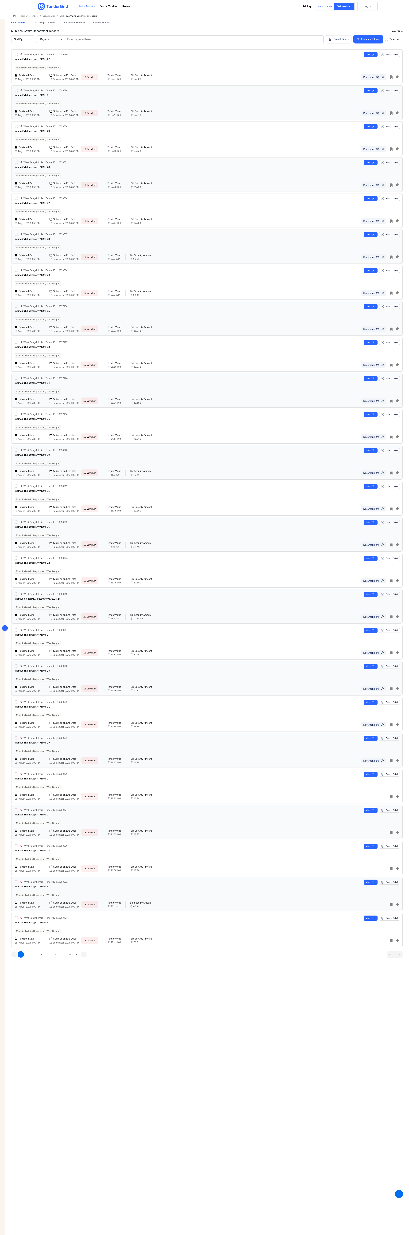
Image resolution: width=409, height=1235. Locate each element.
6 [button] (56, 954)
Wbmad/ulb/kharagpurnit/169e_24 (32, 383)
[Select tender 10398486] (16, 774)
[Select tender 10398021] (16, 738)
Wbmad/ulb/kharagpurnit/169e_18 (32, 670)
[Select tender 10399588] (16, 198)
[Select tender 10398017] (16, 630)
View (368, 55)
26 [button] (77, 954)
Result (126, 6)
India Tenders (87, 6)
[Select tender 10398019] (16, 594)
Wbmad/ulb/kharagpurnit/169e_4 (31, 922)
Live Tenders (18, 22)
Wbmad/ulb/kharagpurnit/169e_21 (32, 706)
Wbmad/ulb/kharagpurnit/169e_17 (32, 634)
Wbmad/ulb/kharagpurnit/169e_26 (32, 418)
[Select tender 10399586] (16, 126)
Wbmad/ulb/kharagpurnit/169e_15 (32, 490)
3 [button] (34, 954)
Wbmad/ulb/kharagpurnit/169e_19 (32, 742)
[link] (29, 16)
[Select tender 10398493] (16, 918)
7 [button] (63, 954)
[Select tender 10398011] (16, 486)
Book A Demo (325, 6)
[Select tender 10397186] (16, 414)
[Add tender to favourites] (391, 77)
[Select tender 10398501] (16, 882)
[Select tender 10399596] (16, 90)
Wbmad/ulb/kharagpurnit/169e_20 (32, 454)
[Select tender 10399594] (16, 270)
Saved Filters (341, 39)
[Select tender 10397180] (16, 306)
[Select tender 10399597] (16, 234)
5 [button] (49, 954)
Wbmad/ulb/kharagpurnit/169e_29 (32, 131)
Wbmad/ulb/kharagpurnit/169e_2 (31, 778)
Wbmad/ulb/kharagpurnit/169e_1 (31, 814)
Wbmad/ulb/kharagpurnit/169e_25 (32, 311)
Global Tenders (109, 6)
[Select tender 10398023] (16, 450)
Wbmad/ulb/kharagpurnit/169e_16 (32, 526)
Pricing (306, 6)
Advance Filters (370, 39)
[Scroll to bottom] (399, 1194)
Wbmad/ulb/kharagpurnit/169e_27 (32, 59)
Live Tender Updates (74, 22)
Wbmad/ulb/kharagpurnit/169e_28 (32, 167)
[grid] (207, 499)
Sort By (18, 39)
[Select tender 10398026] (16, 702)
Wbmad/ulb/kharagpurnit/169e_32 (32, 203)
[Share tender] (397, 77)
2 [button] (27, 954)
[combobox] (193, 39)
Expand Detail (392, 55)
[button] (70, 954)
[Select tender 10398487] (16, 810)
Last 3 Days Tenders (44, 22)
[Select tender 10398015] (16, 666)
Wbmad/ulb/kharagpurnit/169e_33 (32, 239)
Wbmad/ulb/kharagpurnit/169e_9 (31, 886)
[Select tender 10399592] (16, 162)
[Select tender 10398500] (16, 846)
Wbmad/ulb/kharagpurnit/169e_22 (32, 562)
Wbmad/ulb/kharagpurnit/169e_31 (32, 95)
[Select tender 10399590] (16, 54)
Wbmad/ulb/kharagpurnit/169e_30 (32, 275)
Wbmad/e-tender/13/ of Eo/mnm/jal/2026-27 (37, 598)
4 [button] (41, 954)
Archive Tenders (102, 22)
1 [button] (20, 954)
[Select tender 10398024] (16, 558)
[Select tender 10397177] (16, 342)
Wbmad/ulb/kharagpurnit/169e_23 (32, 347)
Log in (367, 6)
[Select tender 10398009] (16, 522)
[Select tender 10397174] (16, 378)
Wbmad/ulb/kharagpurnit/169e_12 (32, 850)
